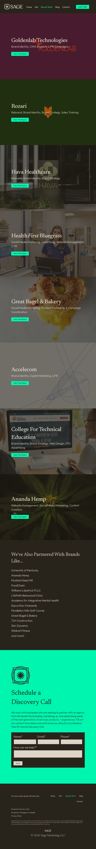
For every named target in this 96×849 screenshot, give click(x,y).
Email (40, 736)
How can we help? (25, 747)
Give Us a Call (24, 809)
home (29, 7)
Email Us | (15, 809)
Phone (64, 736)
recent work (47, 7)
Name (17, 736)
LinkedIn (32, 812)
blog (57, 7)
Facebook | (15, 812)
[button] (18, 763)
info (36, 7)
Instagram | (24, 812)
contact (66, 7)
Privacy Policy (16, 816)
